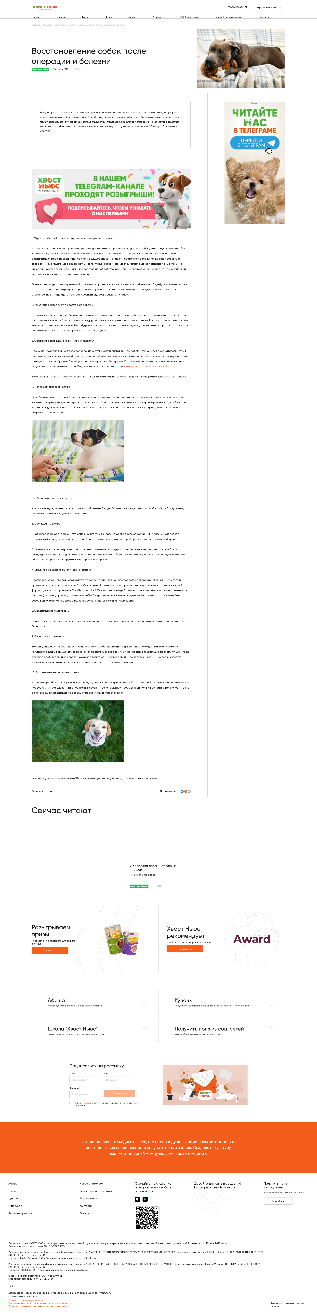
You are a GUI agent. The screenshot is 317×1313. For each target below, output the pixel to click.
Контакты (264, 17)
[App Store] (137, 1199)
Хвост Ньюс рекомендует (229, 17)
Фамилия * (74, 1088)
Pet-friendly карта (189, 17)
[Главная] (46, 7)
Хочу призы (49, 950)
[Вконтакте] (197, 1196)
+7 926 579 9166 (53, 1275)
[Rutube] (216, 1205)
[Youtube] (206, 1196)
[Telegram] (189, 791)
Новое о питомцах (91, 1183)
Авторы (84, 1213)
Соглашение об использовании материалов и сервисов (40, 1303)
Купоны (132, 17)
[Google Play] (145, 1199)
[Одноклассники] (185, 791)
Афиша (85, 17)
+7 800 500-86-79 (237, 7)
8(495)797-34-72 (28, 1258)
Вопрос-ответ (89, 1198)
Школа (109, 17)
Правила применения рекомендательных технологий (38, 1306)
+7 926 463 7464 (44, 1278)
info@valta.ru (88, 1258)
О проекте (158, 17)
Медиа (36, 17)
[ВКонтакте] (182, 791)
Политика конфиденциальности (25, 1300)
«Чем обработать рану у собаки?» (146, 366)
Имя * (106, 1073)
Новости (61, 17)
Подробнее (185, 949)
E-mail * (73, 1073)
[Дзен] (197, 1205)
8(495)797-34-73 (47, 1258)
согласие (85, 1103)
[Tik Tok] (206, 1205)
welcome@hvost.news (76, 1270)
